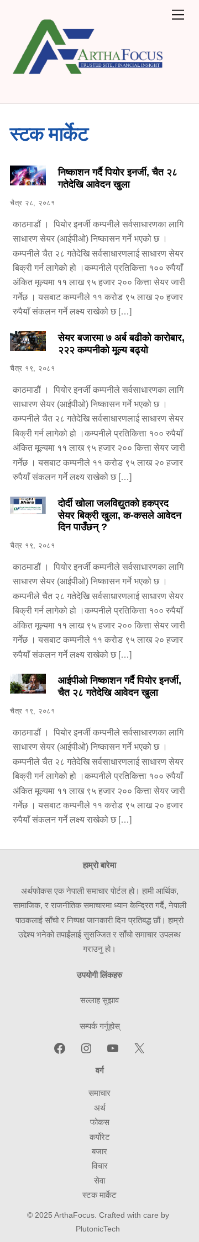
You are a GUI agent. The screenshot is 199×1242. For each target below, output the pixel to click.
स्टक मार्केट (99, 1195)
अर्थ (100, 1107)
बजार (99, 1151)
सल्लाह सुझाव (99, 1000)
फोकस (99, 1122)
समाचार (99, 1092)
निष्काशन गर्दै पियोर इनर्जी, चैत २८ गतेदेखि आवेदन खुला (117, 178)
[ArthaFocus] (88, 85)
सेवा (99, 1180)
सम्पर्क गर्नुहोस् (100, 1026)
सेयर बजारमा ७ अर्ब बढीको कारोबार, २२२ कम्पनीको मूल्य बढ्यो (121, 343)
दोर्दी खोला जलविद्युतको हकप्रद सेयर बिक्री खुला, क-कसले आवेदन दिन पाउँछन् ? (119, 515)
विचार (100, 1165)
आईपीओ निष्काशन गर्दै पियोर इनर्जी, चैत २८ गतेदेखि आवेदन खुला (119, 686)
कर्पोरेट (100, 1137)
